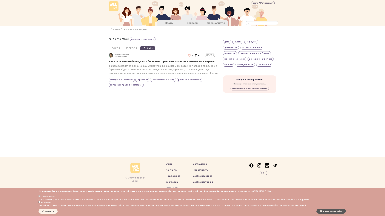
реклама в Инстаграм (189, 79)
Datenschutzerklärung (163, 79)
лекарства (229, 53)
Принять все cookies (331, 211)
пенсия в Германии (234, 58)
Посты (169, 22)
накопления (264, 64)
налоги (237, 41)
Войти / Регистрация (263, 3)
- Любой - (147, 48)
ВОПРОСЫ (131, 48)
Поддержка (173, 176)
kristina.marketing (122, 54)
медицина (251, 41)
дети (226, 41)
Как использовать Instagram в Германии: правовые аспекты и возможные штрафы (162, 61)
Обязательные (48, 196)
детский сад (230, 47)
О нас (169, 164)
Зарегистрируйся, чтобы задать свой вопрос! (250, 88)
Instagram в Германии (121, 79)
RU (262, 173)
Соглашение (200, 164)
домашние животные (260, 58)
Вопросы (192, 22)
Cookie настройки (203, 182)
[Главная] (114, 6)
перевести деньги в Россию (254, 53)
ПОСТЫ (116, 48)
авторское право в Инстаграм (126, 84)
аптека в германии (252, 47)
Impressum (142, 79)
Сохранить (48, 211)
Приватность (200, 170)
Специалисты (216, 22)
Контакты (171, 170)
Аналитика (46, 202)
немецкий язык (245, 64)
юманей (228, 64)
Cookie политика (261, 190)
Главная (115, 29)
